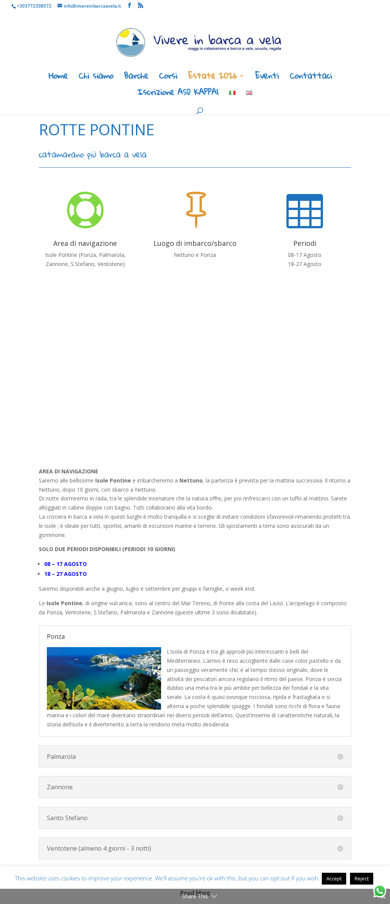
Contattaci (311, 78)
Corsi (168, 78)
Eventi (267, 78)
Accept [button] (334, 878)
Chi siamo (96, 78)
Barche (136, 78)
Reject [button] (362, 878)
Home (58, 78)
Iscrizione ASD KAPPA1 (178, 94)
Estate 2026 (212, 78)
